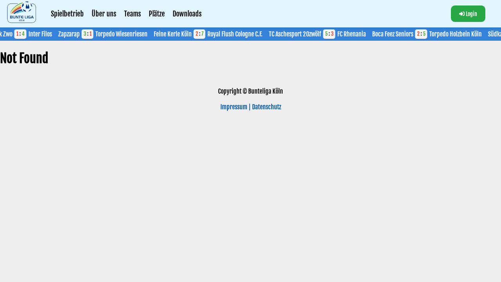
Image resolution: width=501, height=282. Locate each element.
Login (471, 14)
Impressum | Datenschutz (250, 107)
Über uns (104, 13)
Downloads (187, 13)
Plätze (157, 13)
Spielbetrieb (67, 13)
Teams (132, 13)
